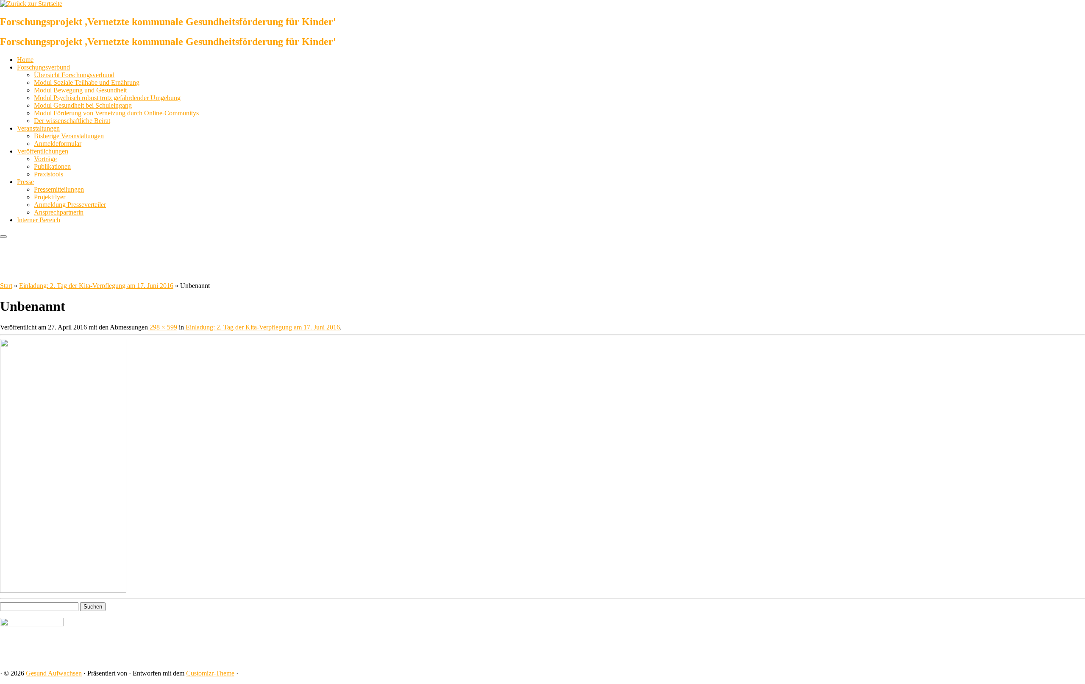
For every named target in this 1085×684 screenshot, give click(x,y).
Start (6, 285)
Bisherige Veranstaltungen (69, 136)
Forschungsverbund (43, 67)
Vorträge (45, 158)
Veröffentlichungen (42, 151)
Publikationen (52, 166)
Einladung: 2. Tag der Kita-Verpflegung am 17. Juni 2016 (96, 285)
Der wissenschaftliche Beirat (72, 120)
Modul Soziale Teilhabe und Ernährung (86, 82)
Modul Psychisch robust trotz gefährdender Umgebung (107, 97)
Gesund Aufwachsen (54, 673)
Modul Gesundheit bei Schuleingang (83, 105)
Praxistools (48, 174)
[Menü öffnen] (3, 236)
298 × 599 (162, 327)
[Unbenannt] (63, 590)
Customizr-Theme (210, 673)
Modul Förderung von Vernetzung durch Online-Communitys (116, 113)
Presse (25, 181)
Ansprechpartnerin (58, 212)
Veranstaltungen (38, 128)
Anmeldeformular (57, 143)
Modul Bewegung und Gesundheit (80, 90)
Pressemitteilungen (59, 189)
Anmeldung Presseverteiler (70, 204)
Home (25, 59)
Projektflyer (49, 197)
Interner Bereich (38, 219)
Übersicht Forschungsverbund (74, 74)
